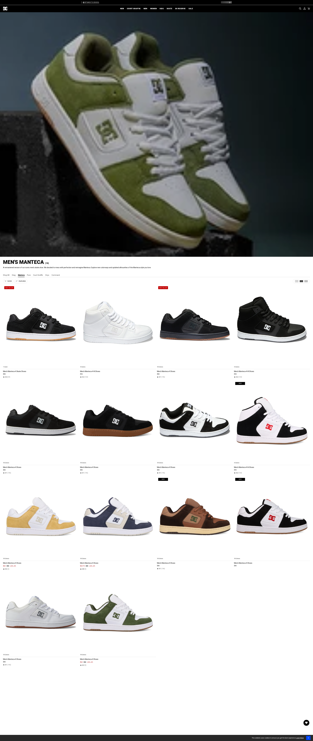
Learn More (300, 738)
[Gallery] (41, 325)
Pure (29, 275)
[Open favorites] (306, 723)
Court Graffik (38, 275)
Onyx (47, 275)
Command (56, 275)
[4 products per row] (301, 281)
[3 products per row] (296, 281)
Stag (14, 275)
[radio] (6, 364)
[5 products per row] (306, 281)
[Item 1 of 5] (41, 325)
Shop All (6, 275)
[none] (41, 364)
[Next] (229, 2)
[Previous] (83, 2)
